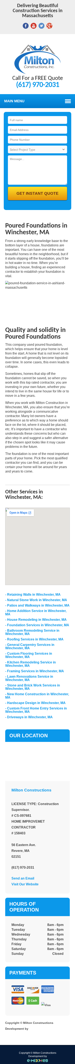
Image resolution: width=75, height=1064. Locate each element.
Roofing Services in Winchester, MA (35, 639)
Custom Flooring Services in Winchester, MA (28, 655)
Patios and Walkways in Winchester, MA (38, 605)
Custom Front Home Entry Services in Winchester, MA (36, 710)
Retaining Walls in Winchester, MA (34, 594)
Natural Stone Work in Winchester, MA (37, 600)
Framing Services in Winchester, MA (35, 671)
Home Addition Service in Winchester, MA (35, 612)
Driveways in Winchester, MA (30, 717)
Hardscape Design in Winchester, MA (36, 703)
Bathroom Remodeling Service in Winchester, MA (32, 632)
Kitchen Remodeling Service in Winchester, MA (30, 664)
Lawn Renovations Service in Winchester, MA (29, 678)
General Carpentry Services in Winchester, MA (29, 646)
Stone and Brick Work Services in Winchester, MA (32, 687)
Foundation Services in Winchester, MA (38, 625)
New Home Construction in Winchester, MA (37, 695)
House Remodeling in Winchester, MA (37, 619)
